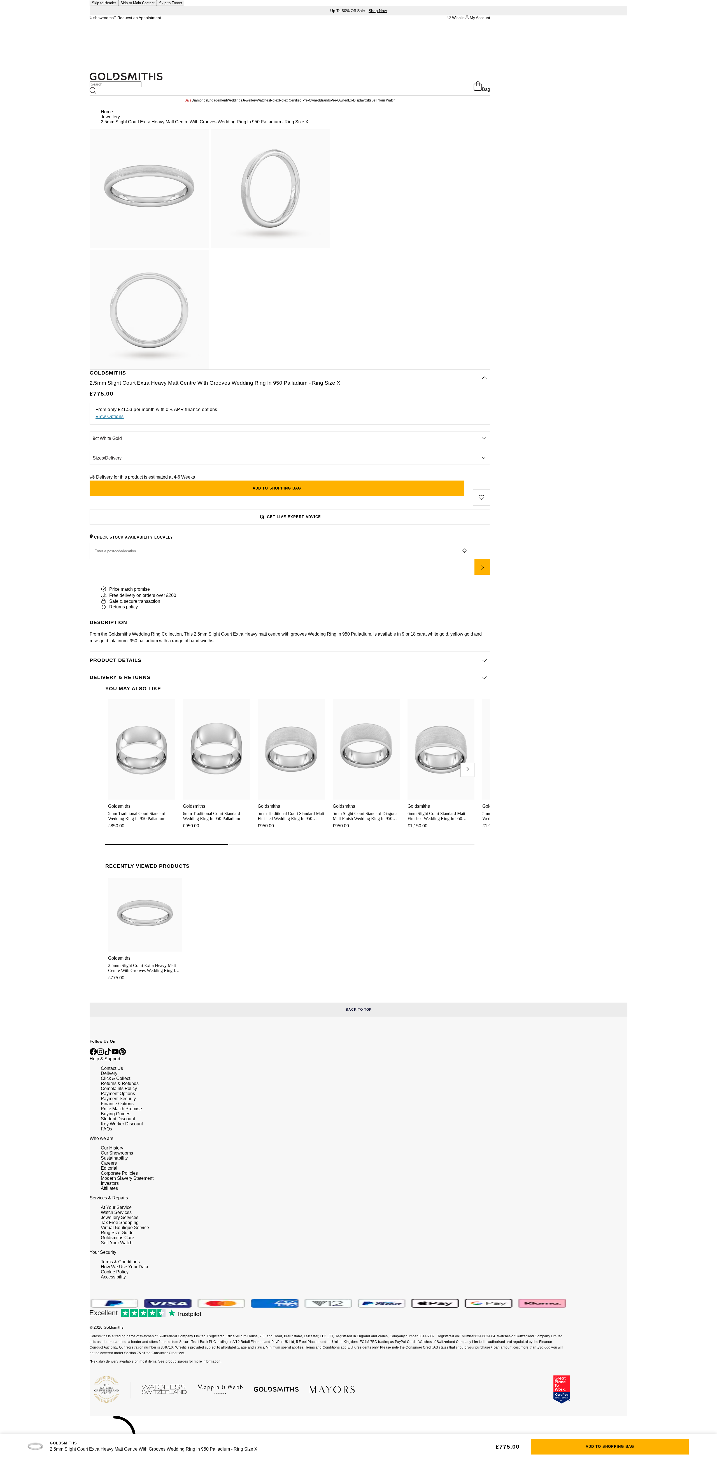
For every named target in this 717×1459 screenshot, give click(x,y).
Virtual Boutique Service (125, 1227)
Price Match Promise (121, 1108)
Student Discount (118, 1118)
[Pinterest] (122, 1053)
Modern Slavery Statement (127, 1178)
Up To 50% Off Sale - (358, 10)
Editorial (109, 1168)
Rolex (274, 100)
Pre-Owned (339, 100)
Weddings (234, 100)
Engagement (217, 100)
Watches (263, 100)
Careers (109, 1163)
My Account (479, 17)
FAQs (106, 1128)
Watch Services (116, 1212)
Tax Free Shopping (120, 1222)
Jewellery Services (119, 1217)
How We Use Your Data (124, 1266)
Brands (325, 100)
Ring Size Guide (117, 1232)
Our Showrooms (117, 1153)
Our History (112, 1148)
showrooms (103, 17)
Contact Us (112, 1068)
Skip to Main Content (137, 3)
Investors (110, 1183)
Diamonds (199, 100)
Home (107, 111)
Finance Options (117, 1103)
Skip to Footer (170, 3)
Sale (188, 100)
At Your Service (116, 1207)
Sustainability (114, 1158)
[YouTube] (115, 1053)
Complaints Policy (119, 1088)
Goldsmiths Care (117, 1237)
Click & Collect (115, 1078)
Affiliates (109, 1188)
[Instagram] (100, 1053)
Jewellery (249, 100)
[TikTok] (107, 1053)
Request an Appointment (138, 17)
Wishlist (458, 17)
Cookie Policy (115, 1271)
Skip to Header (104, 3)
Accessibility (113, 1277)
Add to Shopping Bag (610, 1446)
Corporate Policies (119, 1173)
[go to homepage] (126, 78)
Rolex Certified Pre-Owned (299, 100)
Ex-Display (356, 100)
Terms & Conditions (120, 1261)
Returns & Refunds (120, 1083)
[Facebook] (93, 1053)
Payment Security (118, 1098)
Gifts (368, 100)
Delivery (109, 1073)
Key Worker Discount (122, 1123)
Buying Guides (115, 1113)
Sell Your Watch (383, 100)
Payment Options (118, 1093)
